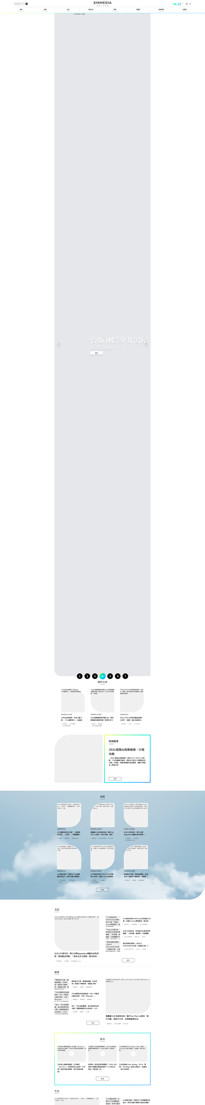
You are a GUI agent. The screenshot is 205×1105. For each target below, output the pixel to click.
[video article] (71, 1053)
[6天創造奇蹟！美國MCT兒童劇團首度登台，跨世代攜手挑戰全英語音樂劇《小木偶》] (69, 857)
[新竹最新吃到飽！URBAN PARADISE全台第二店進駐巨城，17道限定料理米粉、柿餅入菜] (113, 946)
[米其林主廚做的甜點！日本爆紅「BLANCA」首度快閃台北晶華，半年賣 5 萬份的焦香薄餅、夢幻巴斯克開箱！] (71, 1054)
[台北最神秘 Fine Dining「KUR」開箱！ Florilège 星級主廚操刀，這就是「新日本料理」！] (133, 1054)
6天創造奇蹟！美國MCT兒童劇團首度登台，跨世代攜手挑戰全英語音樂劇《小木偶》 (69, 875)
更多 (77, 353)
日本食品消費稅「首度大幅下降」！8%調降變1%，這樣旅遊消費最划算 (72, 718)
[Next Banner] (146, 345)
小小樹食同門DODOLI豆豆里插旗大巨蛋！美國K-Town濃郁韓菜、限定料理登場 (101, 875)
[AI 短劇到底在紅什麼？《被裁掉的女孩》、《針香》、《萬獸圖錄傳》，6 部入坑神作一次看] (69, 815)
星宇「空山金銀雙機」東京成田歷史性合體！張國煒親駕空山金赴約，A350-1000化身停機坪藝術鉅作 (85, 1007)
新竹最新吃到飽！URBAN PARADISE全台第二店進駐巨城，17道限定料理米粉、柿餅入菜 (136, 944)
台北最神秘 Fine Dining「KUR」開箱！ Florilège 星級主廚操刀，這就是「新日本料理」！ (133, 1066)
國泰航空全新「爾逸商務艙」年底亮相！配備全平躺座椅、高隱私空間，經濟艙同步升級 (136, 875)
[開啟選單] (190, 4)
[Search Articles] (26, 4)
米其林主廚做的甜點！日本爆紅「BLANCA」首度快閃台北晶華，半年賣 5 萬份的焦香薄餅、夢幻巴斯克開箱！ (71, 1068)
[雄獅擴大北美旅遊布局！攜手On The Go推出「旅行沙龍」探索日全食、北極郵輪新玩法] (102, 815)
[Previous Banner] (59, 345)
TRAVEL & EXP (66, 714)
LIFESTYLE (124, 714)
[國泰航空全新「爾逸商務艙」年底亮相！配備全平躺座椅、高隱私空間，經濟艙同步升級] (136, 857)
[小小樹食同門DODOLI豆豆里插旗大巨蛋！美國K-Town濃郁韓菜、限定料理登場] (102, 857)
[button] (79, 676)
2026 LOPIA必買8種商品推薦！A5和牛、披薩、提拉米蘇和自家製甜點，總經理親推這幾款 (131, 718)
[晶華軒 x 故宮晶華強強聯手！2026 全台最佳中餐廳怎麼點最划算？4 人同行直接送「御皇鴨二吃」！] (102, 1054)
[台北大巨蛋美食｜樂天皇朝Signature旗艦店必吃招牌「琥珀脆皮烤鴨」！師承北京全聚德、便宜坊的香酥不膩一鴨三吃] (136, 815)
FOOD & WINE (129, 829)
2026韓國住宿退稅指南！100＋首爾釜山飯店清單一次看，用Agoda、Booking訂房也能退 (85, 994)
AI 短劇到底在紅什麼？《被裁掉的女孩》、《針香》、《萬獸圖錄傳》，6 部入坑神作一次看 (68, 833)
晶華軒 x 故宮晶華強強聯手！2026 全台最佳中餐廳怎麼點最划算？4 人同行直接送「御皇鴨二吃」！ (102, 1066)
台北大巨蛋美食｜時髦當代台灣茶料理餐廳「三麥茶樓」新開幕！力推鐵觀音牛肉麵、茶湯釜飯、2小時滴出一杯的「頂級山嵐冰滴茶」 (136, 932)
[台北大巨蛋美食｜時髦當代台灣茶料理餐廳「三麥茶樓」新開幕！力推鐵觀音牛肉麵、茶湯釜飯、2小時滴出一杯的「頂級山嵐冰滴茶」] (113, 933)
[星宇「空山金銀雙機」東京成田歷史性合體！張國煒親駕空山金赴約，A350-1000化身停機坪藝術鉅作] (61, 1008)
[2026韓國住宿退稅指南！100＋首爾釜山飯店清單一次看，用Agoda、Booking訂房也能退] (61, 996)
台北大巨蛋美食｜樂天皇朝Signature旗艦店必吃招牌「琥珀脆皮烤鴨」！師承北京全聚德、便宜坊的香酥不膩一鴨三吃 (136, 833)
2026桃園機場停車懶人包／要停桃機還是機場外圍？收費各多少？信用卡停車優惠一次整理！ (102, 718)
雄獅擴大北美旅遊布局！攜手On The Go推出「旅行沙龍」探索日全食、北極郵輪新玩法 (102, 833)
